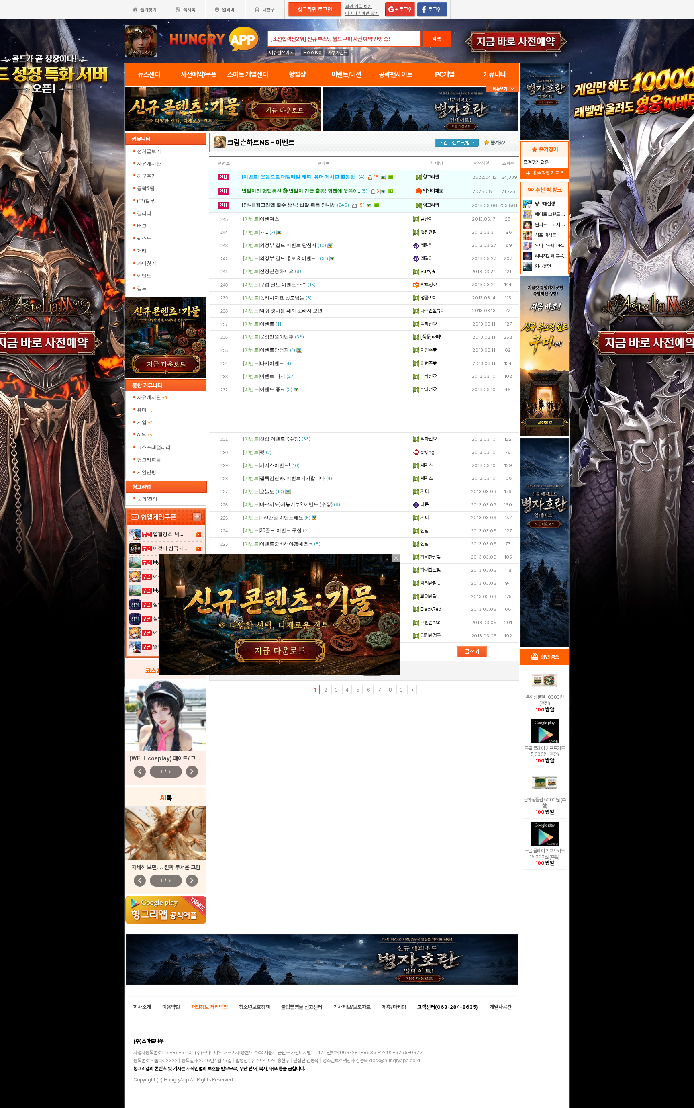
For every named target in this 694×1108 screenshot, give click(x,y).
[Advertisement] (364, 414)
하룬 (424, 504)
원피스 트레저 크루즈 (551, 224)
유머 (145, 410)
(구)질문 (146, 201)
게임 (145, 422)
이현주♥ (428, 350)
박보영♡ (428, 284)
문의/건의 (147, 499)
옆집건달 (428, 232)
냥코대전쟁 (544, 204)
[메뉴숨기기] (502, 89)
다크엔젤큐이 (432, 310)
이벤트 (144, 276)
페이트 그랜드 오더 (551, 214)
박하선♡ (428, 324)
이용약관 (171, 1007)
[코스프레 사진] (165, 715)
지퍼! (424, 491)
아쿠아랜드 (337, 52)
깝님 (424, 531)
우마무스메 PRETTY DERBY (551, 245)
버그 (142, 226)
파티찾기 (146, 263)
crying (427, 452)
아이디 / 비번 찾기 (362, 13)
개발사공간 (501, 1007)
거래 (142, 251)
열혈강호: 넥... (168, 534)
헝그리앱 (430, 177)
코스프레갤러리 (154, 447)
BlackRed (430, 609)
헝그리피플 (149, 460)
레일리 (426, 245)
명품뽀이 (428, 298)
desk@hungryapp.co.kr (394, 1060)
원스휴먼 (542, 266)
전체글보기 (149, 151)
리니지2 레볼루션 (550, 256)
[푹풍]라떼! (430, 337)
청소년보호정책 (254, 1007)
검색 (436, 39)
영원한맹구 (430, 635)
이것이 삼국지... (170, 548)
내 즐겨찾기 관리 (545, 173)
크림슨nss (429, 622)
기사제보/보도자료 (352, 1007)
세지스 (426, 465)
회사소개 (142, 1007)
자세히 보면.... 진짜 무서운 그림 (165, 867)
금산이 (426, 219)
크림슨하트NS (248, 142)
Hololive (312, 52)
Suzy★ (427, 271)
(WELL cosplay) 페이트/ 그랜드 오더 (172, 758)
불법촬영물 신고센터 (301, 1007)
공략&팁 (146, 188)
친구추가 (146, 176)
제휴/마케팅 (394, 1007)
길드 (142, 288)
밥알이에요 (432, 191)
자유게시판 (149, 163)
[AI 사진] (165, 833)
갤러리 (144, 213)
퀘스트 (144, 238)
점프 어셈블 (545, 235)
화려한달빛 (430, 557)
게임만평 (146, 472)
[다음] (412, 689)
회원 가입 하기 (358, 6)
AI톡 (144, 435)
